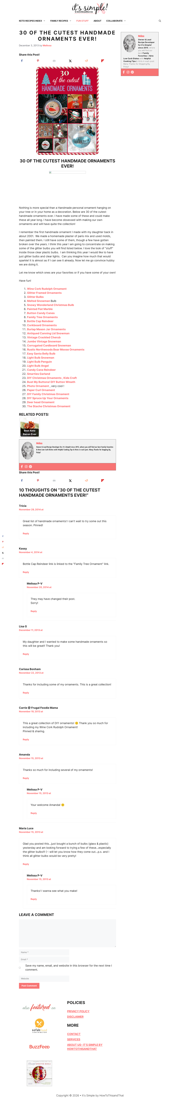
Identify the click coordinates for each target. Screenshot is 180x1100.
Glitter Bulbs (35, 296)
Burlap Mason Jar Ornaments (46, 329)
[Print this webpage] (54, 61)
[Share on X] (70, 61)
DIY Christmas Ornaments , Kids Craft (52, 377)
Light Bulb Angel (38, 365)
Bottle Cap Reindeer (40, 321)
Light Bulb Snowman (41, 357)
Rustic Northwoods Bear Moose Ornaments (56, 349)
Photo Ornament (38, 386)
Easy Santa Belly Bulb (41, 353)
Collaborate (114, 21)
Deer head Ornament (41, 402)
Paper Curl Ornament (41, 390)
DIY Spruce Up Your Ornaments (48, 398)
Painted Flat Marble (40, 309)
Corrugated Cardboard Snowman (49, 345)
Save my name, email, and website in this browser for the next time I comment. (68, 967)
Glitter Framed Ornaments (44, 292)
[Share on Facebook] (22, 61)
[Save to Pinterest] (38, 61)
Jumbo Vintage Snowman (44, 341)
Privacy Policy (78, 1011)
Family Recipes (59, 21)
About (97, 21)
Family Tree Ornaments (42, 317)
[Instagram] (26, 466)
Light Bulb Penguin (39, 361)
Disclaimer (75, 1016)
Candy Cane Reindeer (41, 369)
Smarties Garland (39, 373)
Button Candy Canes (41, 313)
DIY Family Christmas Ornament (48, 394)
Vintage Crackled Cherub (44, 337)
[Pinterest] (30, 466)
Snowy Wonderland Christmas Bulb (50, 305)
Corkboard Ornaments (42, 325)
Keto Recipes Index (30, 21)
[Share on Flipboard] (102, 61)
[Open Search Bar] (159, 21)
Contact (74, 1034)
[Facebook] (21, 466)
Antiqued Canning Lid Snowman (48, 333)
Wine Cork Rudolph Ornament (47, 288)
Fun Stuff (82, 21)
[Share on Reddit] (86, 61)
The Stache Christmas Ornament (49, 406)
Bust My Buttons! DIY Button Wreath (51, 382)
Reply (26, 533)
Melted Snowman (39, 300)
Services (73, 1039)
